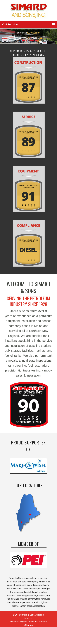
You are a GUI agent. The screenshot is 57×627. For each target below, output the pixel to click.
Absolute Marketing (37, 621)
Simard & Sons (29, 11)
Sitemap (28, 625)
